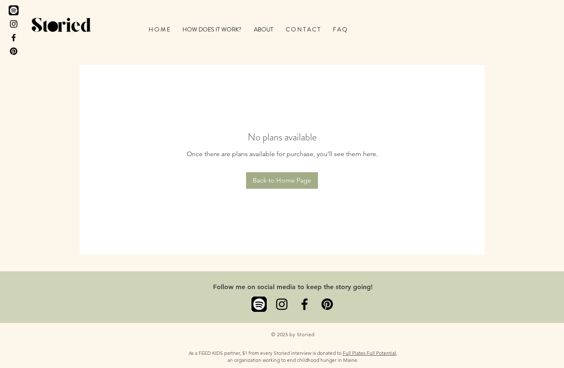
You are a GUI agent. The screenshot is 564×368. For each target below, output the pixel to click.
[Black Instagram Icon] (14, 24)
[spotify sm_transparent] (259, 304)
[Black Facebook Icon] (14, 38)
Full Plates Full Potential (369, 353)
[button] (212, 29)
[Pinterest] (14, 51)
